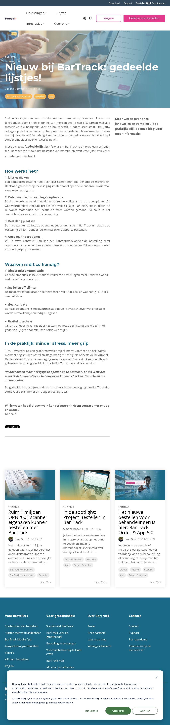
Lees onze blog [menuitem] (96, 639)
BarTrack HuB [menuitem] (55, 660)
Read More (46, 582)
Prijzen (61, 13)
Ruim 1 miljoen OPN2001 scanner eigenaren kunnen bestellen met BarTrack (27, 522)
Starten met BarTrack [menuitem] (59, 626)
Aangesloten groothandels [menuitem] (21, 646)
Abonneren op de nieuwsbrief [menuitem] (140, 648)
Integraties (34, 24)
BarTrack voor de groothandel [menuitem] (57, 635)
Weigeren (145, 710)
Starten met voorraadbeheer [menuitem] (23, 633)
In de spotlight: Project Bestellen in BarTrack (84, 517)
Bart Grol (20, 539)
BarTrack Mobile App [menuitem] (18, 639)
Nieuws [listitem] (135, 569)
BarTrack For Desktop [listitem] (21, 569)
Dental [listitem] (123, 569)
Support (128, 3)
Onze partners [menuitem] (96, 633)
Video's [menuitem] (9, 653)
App (51, 96)
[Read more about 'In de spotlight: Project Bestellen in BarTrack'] (85, 485)
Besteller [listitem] (43, 575)
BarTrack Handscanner (19, 96)
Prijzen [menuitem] (9, 666)
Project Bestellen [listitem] (82, 565)
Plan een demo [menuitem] (138, 639)
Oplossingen (35, 13)
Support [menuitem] (134, 633)
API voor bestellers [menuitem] (17, 659)
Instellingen (91, 710)
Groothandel (158, 3)
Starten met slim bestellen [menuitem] (21, 626)
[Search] (90, 18)
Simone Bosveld (15, 88)
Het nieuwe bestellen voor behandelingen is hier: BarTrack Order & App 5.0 (136, 522)
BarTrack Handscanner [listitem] (22, 575)
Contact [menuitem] (133, 626)
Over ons (60, 24)
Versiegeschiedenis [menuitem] (99, 646)
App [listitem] (67, 565)
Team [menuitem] (91, 626)
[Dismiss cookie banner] (156, 678)
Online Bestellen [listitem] (73, 559)
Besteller (39, 96)
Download (114, 3)
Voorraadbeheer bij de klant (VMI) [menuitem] (64, 652)
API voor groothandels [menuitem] (60, 667)
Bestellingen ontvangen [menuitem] (61, 643)
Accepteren (118, 710)
